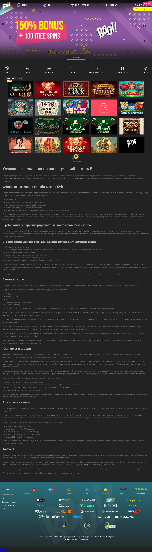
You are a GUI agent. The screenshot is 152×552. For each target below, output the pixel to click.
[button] (75, 50)
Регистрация (82, 5)
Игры (24, 5)
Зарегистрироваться (144, 9)
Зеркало (114, 5)
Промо (51, 5)
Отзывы (143, 5)
